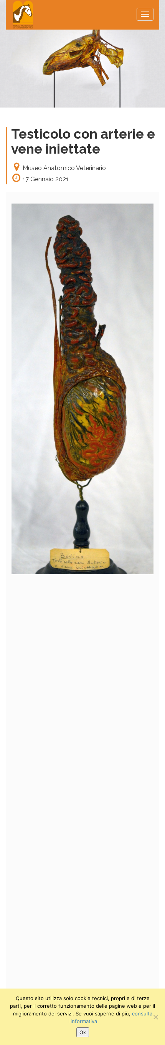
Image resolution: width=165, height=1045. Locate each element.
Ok (82, 1032)
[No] (155, 1017)
